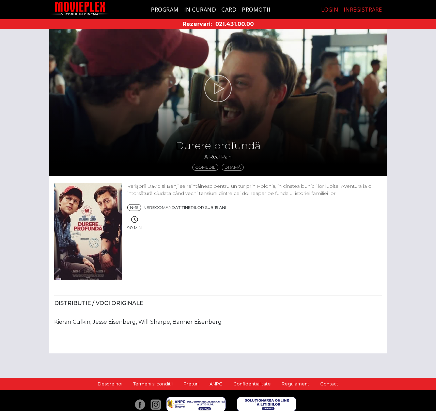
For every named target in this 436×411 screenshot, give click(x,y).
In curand (200, 9)
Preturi (191, 383)
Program (165, 9)
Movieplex (80, 8)
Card (228, 9)
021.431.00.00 (234, 24)
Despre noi (110, 383)
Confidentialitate (252, 383)
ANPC (215, 383)
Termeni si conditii (153, 383)
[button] (218, 88)
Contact (329, 383)
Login (329, 9)
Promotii (256, 9)
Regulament (295, 383)
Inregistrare (363, 9)
